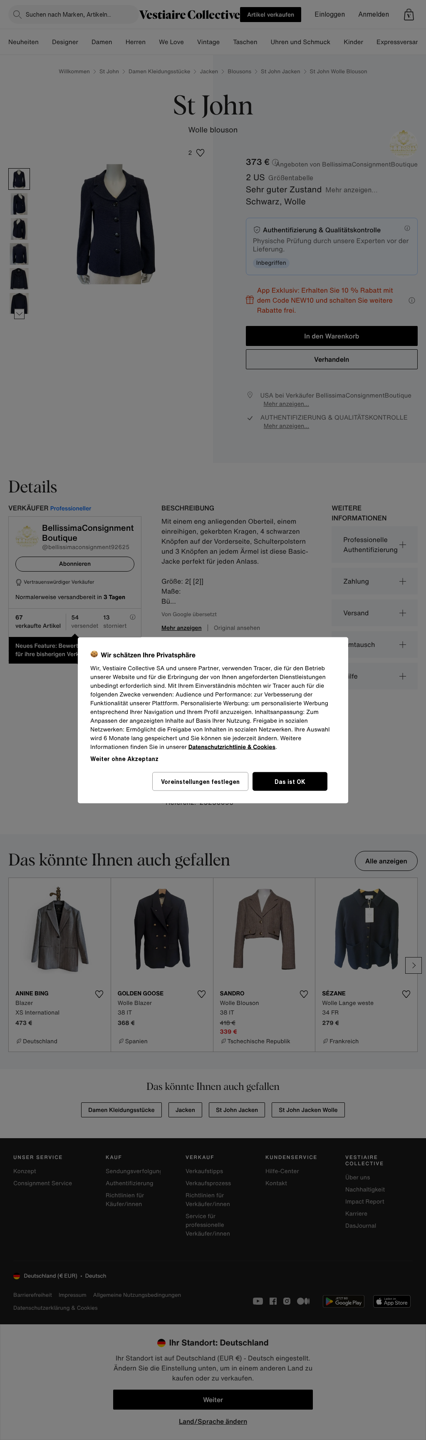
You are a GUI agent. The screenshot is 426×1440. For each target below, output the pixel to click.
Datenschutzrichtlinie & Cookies (231, 746)
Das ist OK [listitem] (290, 781)
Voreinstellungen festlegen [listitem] (200, 781)
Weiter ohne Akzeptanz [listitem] (124, 758)
